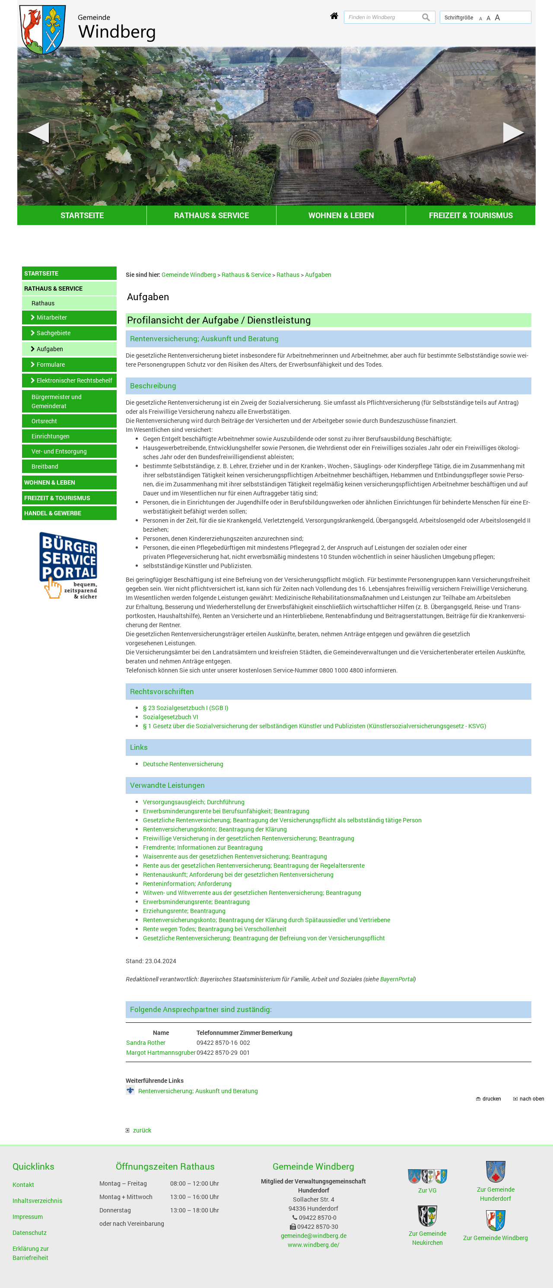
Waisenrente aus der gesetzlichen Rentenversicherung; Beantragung (235, 856)
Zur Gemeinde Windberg (495, 1238)
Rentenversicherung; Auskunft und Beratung (198, 1091)
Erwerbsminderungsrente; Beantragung (196, 902)
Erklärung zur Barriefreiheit (31, 1253)
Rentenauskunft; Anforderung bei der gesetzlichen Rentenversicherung (238, 874)
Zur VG (427, 1190)
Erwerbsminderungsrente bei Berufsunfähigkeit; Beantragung (226, 811)
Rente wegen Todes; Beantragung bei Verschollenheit (214, 929)
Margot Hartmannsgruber (161, 1052)
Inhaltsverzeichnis (37, 1200)
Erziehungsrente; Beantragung (184, 911)
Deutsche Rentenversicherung (183, 764)
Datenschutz (30, 1232)
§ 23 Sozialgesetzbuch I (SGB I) (186, 708)
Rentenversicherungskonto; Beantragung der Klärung (215, 829)
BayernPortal (397, 979)
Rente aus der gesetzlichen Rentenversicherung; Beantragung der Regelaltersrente (254, 865)
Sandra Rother (145, 1042)
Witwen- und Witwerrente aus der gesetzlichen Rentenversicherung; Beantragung (252, 892)
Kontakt (23, 1184)
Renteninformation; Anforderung (187, 883)
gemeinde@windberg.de (313, 1235)
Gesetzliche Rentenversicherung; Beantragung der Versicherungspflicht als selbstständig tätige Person (282, 820)
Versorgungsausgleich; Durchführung (194, 802)
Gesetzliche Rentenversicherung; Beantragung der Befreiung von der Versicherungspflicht (264, 938)
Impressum (28, 1216)
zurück (140, 1130)
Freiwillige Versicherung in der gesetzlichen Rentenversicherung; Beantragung (248, 838)
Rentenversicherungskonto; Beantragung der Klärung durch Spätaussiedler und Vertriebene (266, 920)
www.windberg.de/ (314, 1244)
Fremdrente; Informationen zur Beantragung (203, 847)
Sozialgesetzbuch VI (170, 717)
